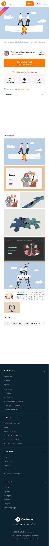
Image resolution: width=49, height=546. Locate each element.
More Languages (10, 536)
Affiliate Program (10, 459)
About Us (7, 493)
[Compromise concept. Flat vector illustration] (9, 311)
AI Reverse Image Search (13, 429)
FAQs (6, 485)
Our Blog (7, 497)
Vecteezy (7, 408)
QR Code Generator (11, 437)
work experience (33, 351)
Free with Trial (24, 62)
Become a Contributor (12, 502)
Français (7, 532)
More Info (9, 94)
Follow (41, 54)
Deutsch (7, 528)
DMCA (6, 455)
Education (7, 421)
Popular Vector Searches (13, 463)
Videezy (6, 413)
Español (7, 519)
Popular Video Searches (13, 472)
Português (8, 523)
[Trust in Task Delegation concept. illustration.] (24, 177)
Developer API (9, 425)
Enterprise (8, 417)
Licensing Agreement (12, 451)
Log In (38, 4)
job (6, 351)
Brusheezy (8, 404)
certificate (17, 351)
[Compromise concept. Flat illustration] (24, 264)
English (6, 515)
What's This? (25, 89)
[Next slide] (40, 351)
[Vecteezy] (3, 3)
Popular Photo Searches (13, 467)
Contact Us (8, 489)
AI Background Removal (13, 433)
